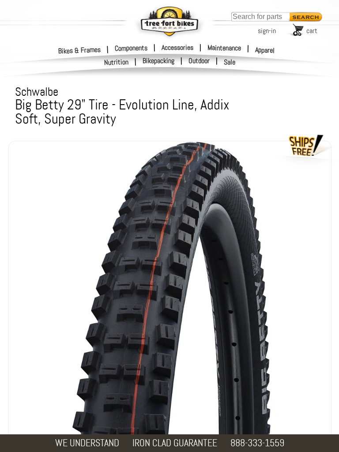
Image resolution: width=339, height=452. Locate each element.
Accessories (177, 47)
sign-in (267, 30)
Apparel (265, 50)
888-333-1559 (257, 443)
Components (131, 48)
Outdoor (199, 61)
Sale (230, 62)
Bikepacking (158, 61)
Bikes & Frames (79, 50)
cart (311, 30)
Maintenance (224, 48)
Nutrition (116, 62)
